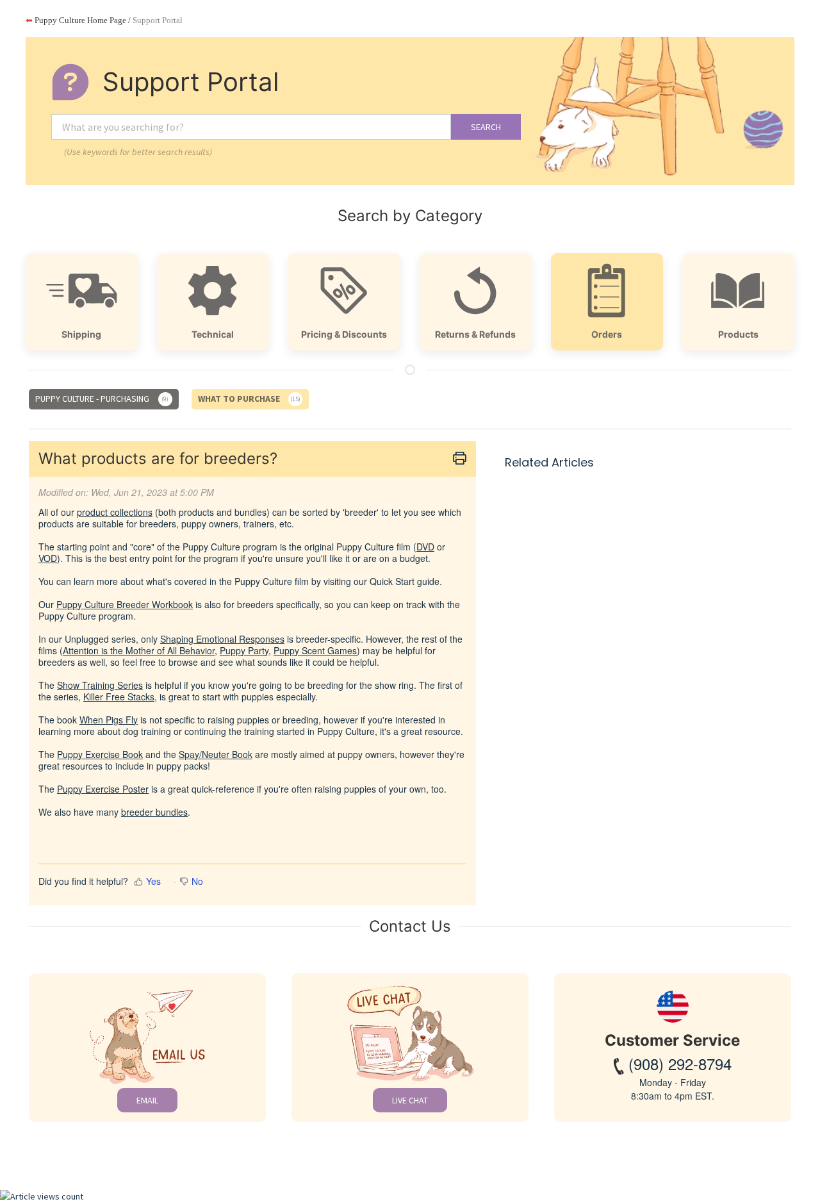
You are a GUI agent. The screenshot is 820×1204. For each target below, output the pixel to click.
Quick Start (392, 581)
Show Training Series (100, 685)
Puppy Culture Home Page (76, 20)
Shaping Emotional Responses (222, 638)
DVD (425, 546)
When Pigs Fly (108, 719)
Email (147, 1100)
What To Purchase (248, 398)
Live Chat (410, 1100)
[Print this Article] (459, 458)
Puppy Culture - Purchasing (101, 398)
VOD (47, 558)
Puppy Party (244, 650)
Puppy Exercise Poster (103, 788)
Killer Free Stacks (118, 696)
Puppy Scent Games (315, 650)
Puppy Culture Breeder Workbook (124, 604)
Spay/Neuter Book (215, 754)
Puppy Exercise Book (100, 754)
